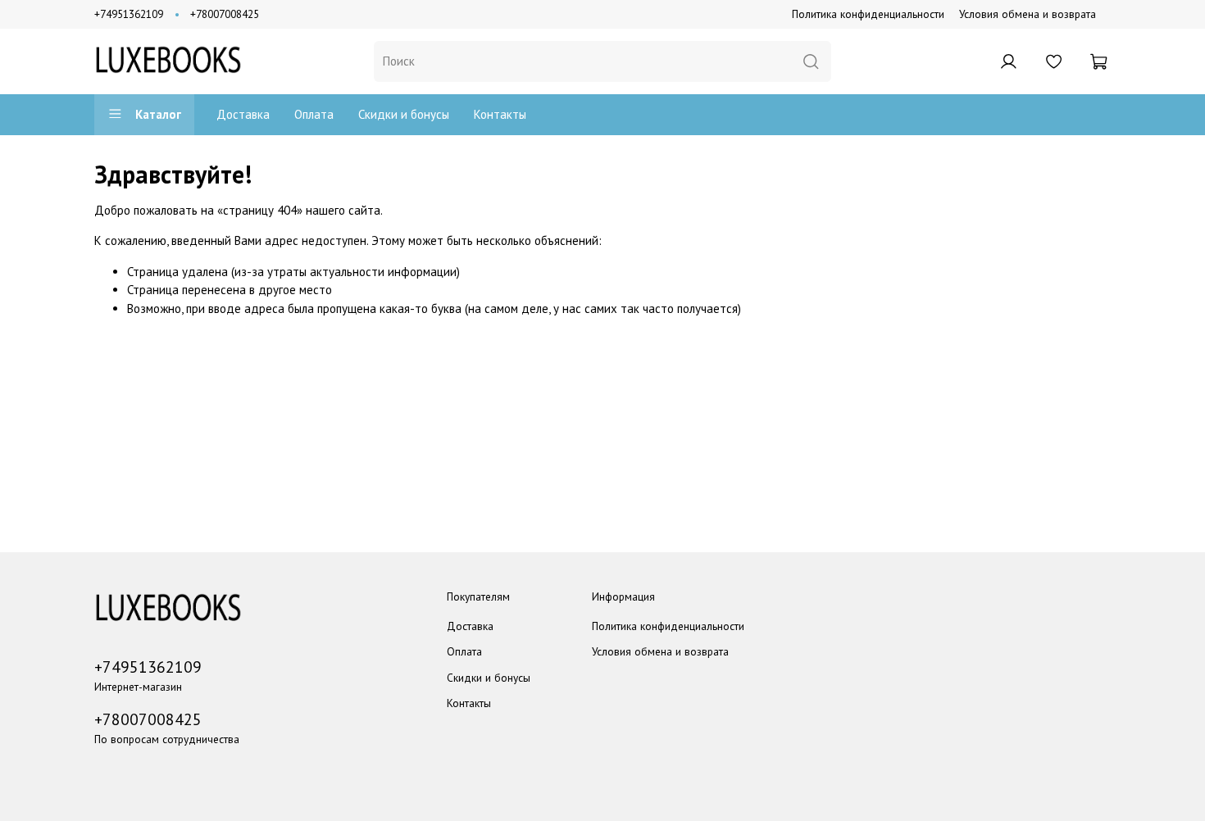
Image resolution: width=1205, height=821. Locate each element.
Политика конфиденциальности (868, 14)
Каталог (158, 114)
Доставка (243, 114)
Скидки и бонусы (403, 114)
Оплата (314, 114)
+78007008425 (224, 14)
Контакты (500, 114)
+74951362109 (128, 14)
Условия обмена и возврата (1027, 14)
